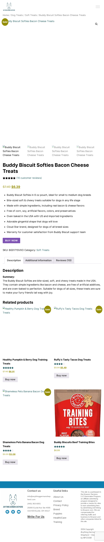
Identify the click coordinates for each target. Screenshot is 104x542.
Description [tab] (14, 260)
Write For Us (35, 516)
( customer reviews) (29, 177)
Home (6, 15)
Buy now (11, 240)
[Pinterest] (13, 512)
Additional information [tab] (38, 260)
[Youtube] (19, 512)
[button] (96, 24)
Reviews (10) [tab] (64, 260)
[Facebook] (7, 512)
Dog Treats (17, 15)
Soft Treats (31, 15)
